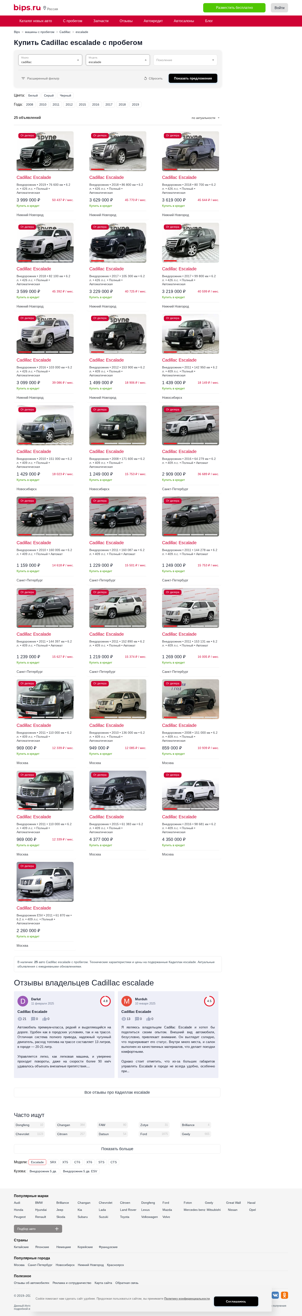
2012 (69, 104)
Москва (19, 1265)
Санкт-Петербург (40, 1265)
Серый (49, 95)
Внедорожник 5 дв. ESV (80, 1171)
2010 (42, 104)
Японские (42, 1247)
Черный (65, 95)
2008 (29, 104)
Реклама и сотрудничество (72, 1283)
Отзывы (126, 21)
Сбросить (155, 78)
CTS (114, 1162)
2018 (122, 104)
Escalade (37, 1162)
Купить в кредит (28, 205)
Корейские (85, 1247)
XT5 (65, 1162)
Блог (209, 21)
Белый (33, 95)
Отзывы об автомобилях (31, 1283)
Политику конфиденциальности (187, 1298)
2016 (95, 104)
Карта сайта (103, 1283)
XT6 (89, 1162)
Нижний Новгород (91, 1265)
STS (101, 1162)
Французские (108, 1247)
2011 (56, 104)
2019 (135, 104)
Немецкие (63, 1247)
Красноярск (115, 1265)
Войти (280, 8)
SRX (53, 1162)
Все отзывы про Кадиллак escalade (117, 1092)
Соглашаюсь (236, 1301)
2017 (109, 104)
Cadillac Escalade (34, 177)
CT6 (77, 1162)
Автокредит (153, 21)
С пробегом (72, 21)
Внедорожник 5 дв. (43, 1171)
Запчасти (101, 21)
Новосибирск (65, 1265)
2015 (82, 104)
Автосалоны (184, 21)
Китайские (21, 1247)
